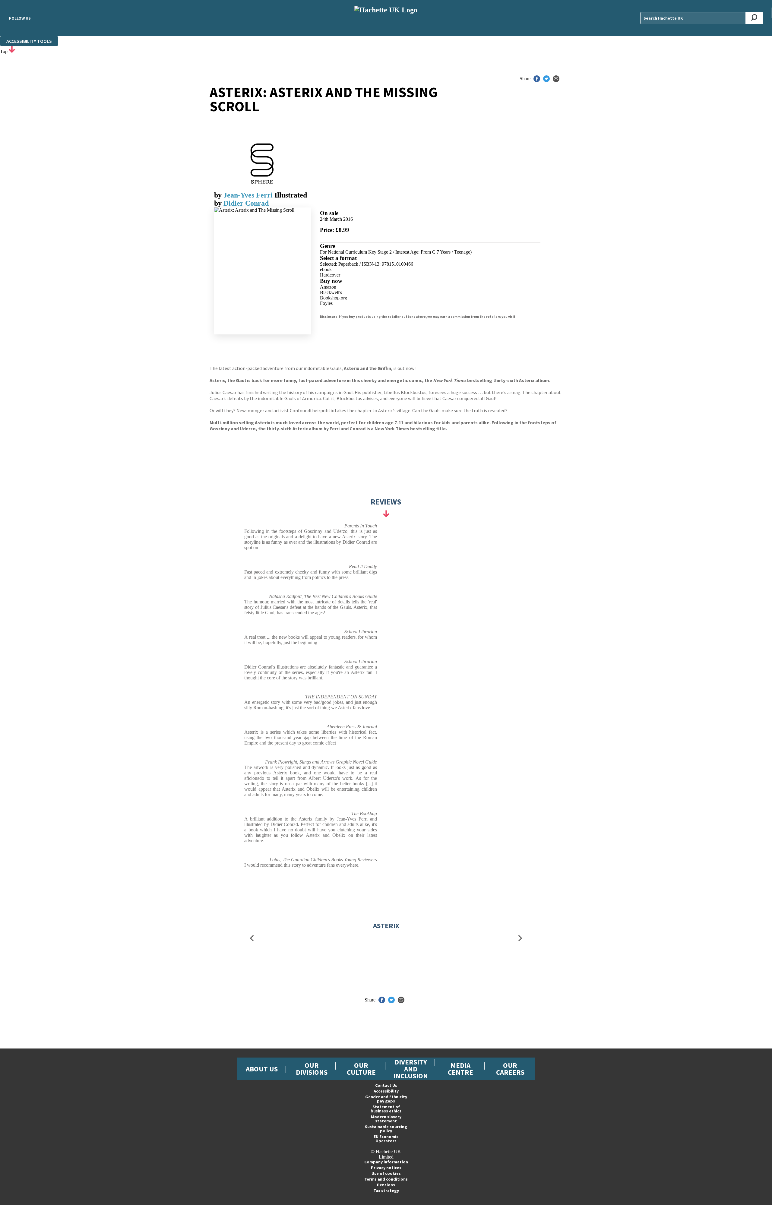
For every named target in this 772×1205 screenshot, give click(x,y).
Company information (386, 1162)
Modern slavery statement (386, 1119)
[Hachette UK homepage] (386, 18)
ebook (326, 269)
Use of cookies (386, 1173)
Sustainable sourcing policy (386, 1129)
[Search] (754, 18)
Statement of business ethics (386, 1109)
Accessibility (386, 1091)
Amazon (328, 286)
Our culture (361, 1069)
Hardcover (330, 274)
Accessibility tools (29, 41)
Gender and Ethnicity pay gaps (386, 1099)
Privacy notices (386, 1167)
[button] (252, 938)
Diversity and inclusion (411, 1068)
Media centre (460, 1069)
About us (262, 1068)
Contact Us (386, 1085)
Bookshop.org (333, 297)
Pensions (386, 1185)
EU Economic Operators (386, 1138)
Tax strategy (386, 1190)
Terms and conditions (386, 1179)
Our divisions (311, 1069)
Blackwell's (331, 292)
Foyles (326, 303)
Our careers (510, 1069)
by (218, 195)
